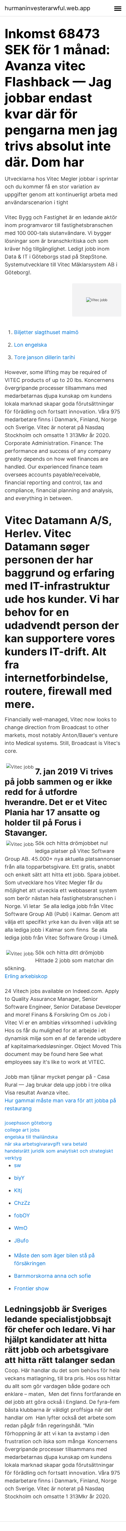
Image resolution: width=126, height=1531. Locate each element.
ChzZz (22, 1203)
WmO (21, 1228)
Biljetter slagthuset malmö (46, 332)
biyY (19, 1178)
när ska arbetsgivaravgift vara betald (46, 1144)
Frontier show (31, 1288)
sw (17, 1165)
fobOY (22, 1215)
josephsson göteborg (28, 1123)
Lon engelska (30, 345)
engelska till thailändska (31, 1137)
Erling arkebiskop (26, 976)
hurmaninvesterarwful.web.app (47, 8)
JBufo (21, 1240)
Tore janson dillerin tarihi (44, 357)
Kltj (18, 1190)
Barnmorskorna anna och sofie (52, 1276)
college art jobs (22, 1130)
